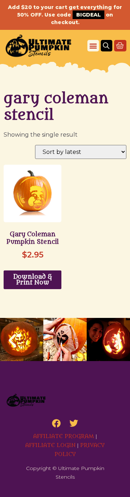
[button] (93, 45)
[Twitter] (73, 423)
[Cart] (120, 45)
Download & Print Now (32, 279)
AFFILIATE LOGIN (50, 445)
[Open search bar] (106, 46)
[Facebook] (56, 423)
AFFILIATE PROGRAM (63, 436)
